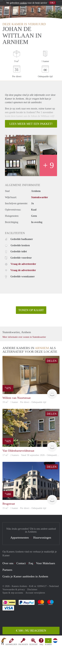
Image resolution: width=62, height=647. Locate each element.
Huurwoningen (42, 537)
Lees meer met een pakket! (31, 123)
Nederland (54, 586)
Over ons (7, 563)
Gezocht (33, 644)
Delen (52, 360)
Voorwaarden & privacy (13, 589)
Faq (31, 563)
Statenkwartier (39, 197)
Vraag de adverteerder (23, 264)
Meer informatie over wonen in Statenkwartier (24, 337)
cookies (23, 3)
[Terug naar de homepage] (3, 642)
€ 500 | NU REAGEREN (31, 630)
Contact (21, 563)
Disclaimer (32, 589)
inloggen (23, 644)
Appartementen (19, 537)
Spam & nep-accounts (12, 593)
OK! (52, 2)
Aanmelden (11, 644)
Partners (7, 569)
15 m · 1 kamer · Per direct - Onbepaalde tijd (24, 508)
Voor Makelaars (45, 563)
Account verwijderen (35, 593)
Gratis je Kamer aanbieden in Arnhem (25, 576)
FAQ (41, 644)
